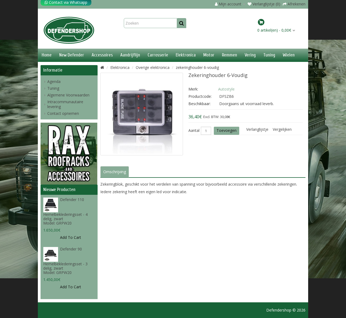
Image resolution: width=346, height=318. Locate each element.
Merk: (193, 89)
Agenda (54, 81)
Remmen (229, 55)
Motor (208, 55)
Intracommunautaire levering (65, 104)
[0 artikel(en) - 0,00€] (280, 23)
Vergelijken (282, 129)
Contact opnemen (63, 113)
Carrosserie (158, 55)
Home (47, 55)
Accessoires (102, 55)
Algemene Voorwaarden (68, 95)
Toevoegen (227, 130)
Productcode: (200, 96)
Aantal (193, 130)
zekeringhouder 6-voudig (197, 67)
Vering (250, 55)
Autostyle (226, 89)
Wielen (289, 55)
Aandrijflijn (130, 55)
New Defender (71, 55)
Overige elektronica (152, 67)
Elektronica (186, 55)
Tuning (269, 55)
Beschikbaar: (199, 103)
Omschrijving (114, 171)
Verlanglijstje (257, 129)
